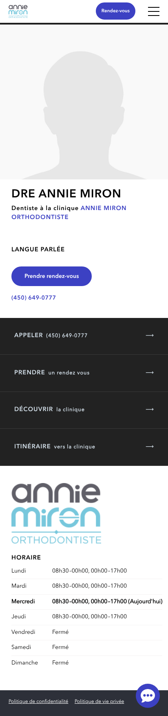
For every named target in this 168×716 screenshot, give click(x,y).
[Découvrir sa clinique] (84, 102)
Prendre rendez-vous (51, 277)
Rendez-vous (116, 11)
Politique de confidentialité (38, 701)
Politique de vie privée (99, 701)
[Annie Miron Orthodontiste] (18, 16)
